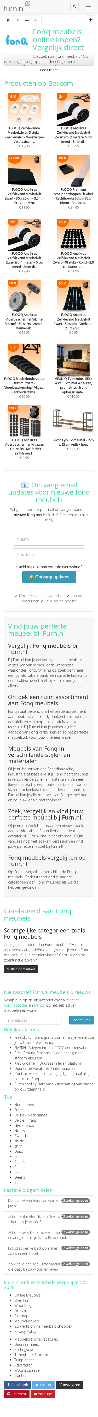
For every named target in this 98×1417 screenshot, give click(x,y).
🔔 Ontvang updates (49, 577)
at (16, 1182)
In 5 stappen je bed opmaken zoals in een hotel (48, 1251)
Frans (19, 1109)
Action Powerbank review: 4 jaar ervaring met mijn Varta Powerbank (48, 1235)
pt (16, 1156)
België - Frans (25, 1120)
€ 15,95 (73, 137)
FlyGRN (20, 1047)
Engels (19, 1161)
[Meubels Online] (8, 20)
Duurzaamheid (26, 1344)
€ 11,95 (24, 198)
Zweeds (21, 1135)
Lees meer (49, 69)
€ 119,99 (73, 387)
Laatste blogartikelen (28, 1190)
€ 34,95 (73, 198)
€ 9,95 (73, 323)
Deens (19, 1177)
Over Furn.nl (24, 1300)
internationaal (64, 1068)
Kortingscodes (26, 1349)
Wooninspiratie (27, 1370)
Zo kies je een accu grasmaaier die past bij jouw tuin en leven (48, 1267)
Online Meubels (27, 1295)
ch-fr (18, 1146)
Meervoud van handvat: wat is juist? (48, 1203)
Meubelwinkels (26, 1321)
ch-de (19, 1140)
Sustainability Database (34, 1083)
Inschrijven (82, 1019)
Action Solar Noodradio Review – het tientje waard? (48, 1219)
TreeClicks (22, 1037)
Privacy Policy (25, 1331)
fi (15, 1166)
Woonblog (23, 1305)
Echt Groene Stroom (31, 1052)
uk (16, 1172)
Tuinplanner (24, 1359)
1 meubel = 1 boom (31, 1354)
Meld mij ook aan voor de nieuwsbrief (49, 566)
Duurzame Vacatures (32, 1068)
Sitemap (21, 1315)
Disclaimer (23, 1310)
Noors (19, 1130)
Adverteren (23, 1365)
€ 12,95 (24, 137)
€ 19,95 (24, 387)
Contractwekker (27, 1073)
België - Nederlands (30, 1115)
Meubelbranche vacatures (36, 1339)
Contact (21, 1375)
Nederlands (24, 1104)
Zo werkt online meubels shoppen (43, 1326)
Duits (18, 1151)
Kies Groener (25, 1063)
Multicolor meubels (21, 969)
